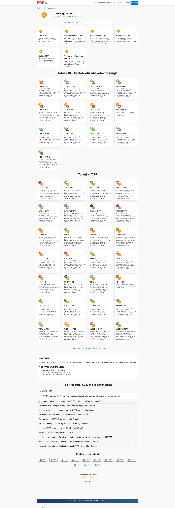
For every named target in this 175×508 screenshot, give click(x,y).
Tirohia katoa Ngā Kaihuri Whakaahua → (87, 348)
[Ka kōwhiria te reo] (114, 2)
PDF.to (39, 8)
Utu (121, 3)
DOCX (108, 460)
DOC (97, 460)
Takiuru (127, 3)
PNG (54, 460)
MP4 (86, 460)
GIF (77, 465)
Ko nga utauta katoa (105, 3)
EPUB (120, 460)
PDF (95, 3)
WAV (98, 465)
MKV (87, 465)
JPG (64, 460)
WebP (132, 460)
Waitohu (134, 3)
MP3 (75, 460)
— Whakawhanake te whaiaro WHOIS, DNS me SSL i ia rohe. (87, 501)
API (118, 3)
